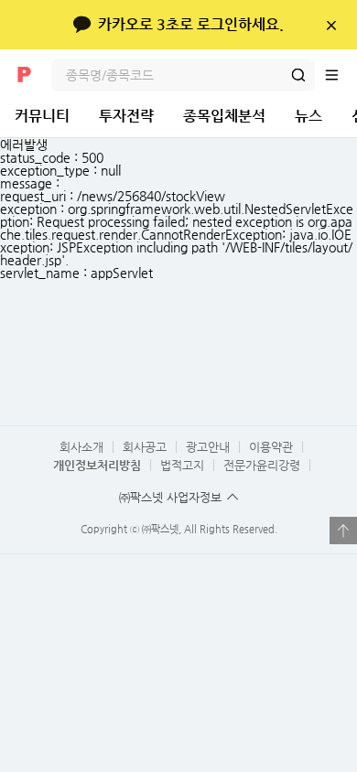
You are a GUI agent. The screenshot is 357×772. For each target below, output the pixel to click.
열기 (343, 530)
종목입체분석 (224, 115)
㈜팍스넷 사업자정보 (170, 497)
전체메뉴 (340, 75)
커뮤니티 (42, 115)
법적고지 (182, 465)
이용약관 (271, 447)
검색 (298, 75)
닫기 (331, 24)
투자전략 (126, 115)
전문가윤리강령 (261, 465)
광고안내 (208, 447)
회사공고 (145, 447)
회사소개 (81, 447)
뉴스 (308, 115)
